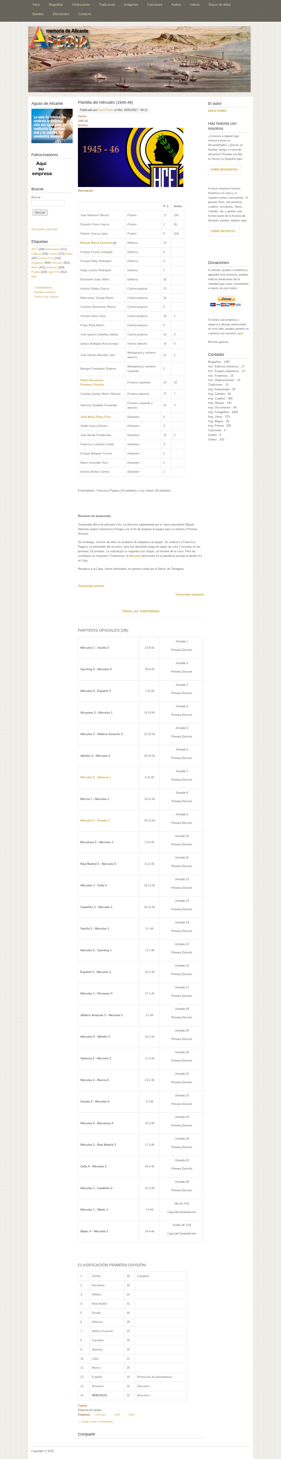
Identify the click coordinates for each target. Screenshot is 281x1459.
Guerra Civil (46, 258)
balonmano (52, 249)
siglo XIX (53, 272)
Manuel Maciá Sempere (96, 242)
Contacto (84, 14)
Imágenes (131, 4)
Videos (195, 4)
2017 (34, 249)
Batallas (38, 14)
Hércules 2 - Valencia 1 (95, 777)
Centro (53, 253)
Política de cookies (46, 296)
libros (34, 267)
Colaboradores (43, 287)
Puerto (35, 272)
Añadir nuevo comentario (97, 1421)
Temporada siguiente (189, 594)
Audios (176, 4)
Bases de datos (220, 4)
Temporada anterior (91, 586)
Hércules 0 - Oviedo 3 (94, 820)
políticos (51, 267)
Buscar (35, 197)
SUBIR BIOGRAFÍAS (224, 169)
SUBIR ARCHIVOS (223, 231)
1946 (131, 1414)
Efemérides (61, 14)
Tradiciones (107, 4)
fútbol (68, 253)
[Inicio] (139, 59)
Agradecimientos (45, 292)
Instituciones (81, 4)
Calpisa (36, 253)
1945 (117, 1414)
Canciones (154, 4)
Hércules (135, 556)
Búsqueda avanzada (44, 229)
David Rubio (105, 110)
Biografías (56, 4)
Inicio (36, 4)
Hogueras (37, 262)
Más (34, 276)
